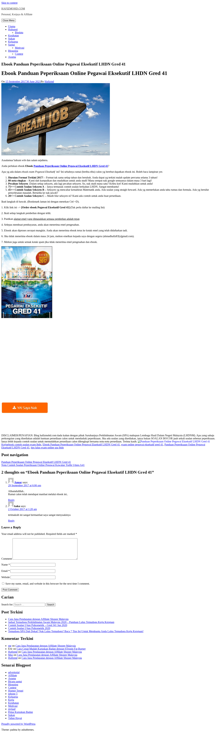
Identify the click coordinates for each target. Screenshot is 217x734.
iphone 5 (12, 693)
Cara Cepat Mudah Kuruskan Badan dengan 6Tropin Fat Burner (51, 648)
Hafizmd (49, 81)
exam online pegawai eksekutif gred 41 (142, 444)
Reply (11, 500)
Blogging (13, 50)
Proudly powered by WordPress (18, 723)
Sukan (11, 38)
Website (5, 577)
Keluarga (13, 41)
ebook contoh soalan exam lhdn (24, 444)
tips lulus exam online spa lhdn (47, 447)
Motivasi (19, 47)
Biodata (19, 32)
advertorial (13, 672)
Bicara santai (15, 681)
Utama (11, 26)
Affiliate (12, 675)
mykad (11, 709)
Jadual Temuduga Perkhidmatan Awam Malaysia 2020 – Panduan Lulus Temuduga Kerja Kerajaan (61, 622)
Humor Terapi (15, 690)
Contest (19, 53)
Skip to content (9, 2)
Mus (10, 654)
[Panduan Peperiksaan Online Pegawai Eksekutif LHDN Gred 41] (174, 441)
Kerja (4, 444)
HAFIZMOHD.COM (13, 8)
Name (5, 564)
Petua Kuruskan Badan (20, 712)
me (9, 645)
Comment (6, 558)
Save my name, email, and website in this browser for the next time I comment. (47, 583)
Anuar (18, 482)
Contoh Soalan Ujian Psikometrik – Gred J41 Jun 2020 (37, 625)
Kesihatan (13, 35)
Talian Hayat (15, 718)
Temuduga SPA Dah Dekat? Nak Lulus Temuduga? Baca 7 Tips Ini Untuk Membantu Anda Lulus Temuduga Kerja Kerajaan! (75, 631)
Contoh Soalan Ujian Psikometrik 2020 (29, 628)
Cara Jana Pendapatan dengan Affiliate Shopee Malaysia (38, 619)
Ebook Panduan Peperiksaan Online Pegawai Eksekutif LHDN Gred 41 (81, 444)
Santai (11, 44)
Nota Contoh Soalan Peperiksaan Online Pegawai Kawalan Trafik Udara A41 (43, 465)
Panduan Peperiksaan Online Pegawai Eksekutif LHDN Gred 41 (71, 166)
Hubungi (13, 29)
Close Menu (8, 20)
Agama (12, 56)
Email (5, 570)
